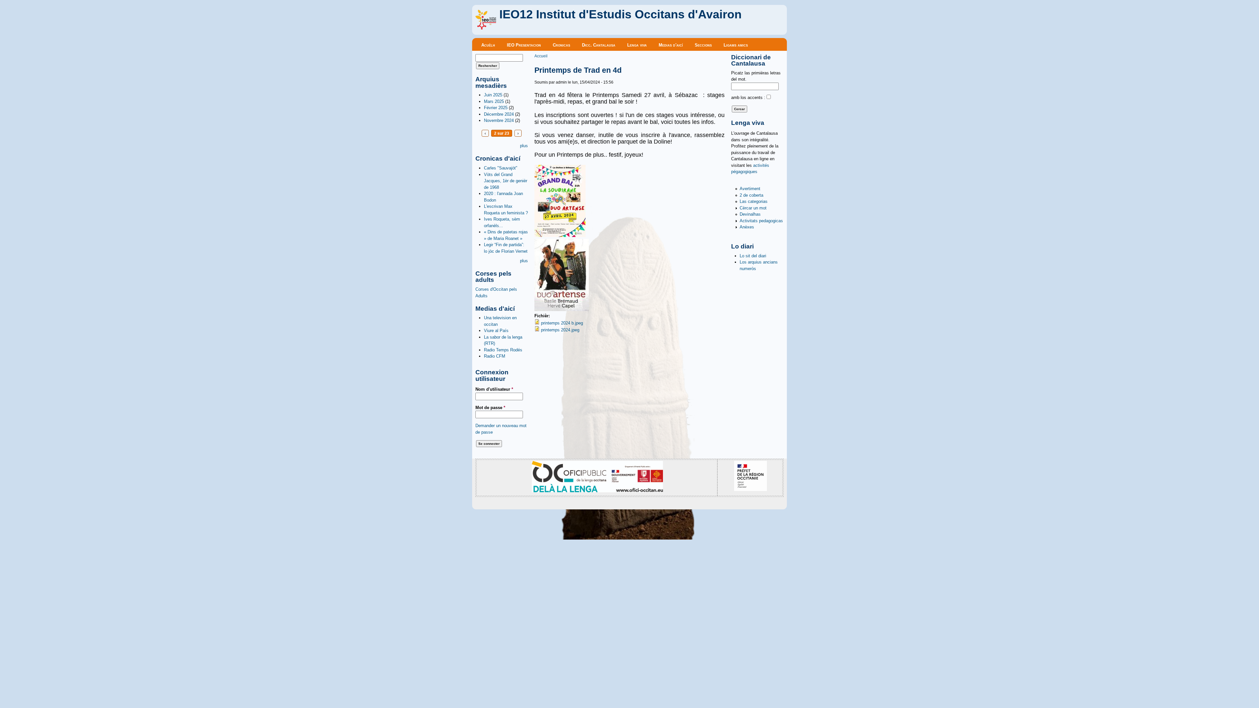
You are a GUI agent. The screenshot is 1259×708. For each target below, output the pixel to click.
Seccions (703, 45)
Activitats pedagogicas (761, 220)
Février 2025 (496, 107)
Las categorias (754, 201)
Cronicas (561, 45)
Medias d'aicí (671, 45)
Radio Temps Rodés (503, 349)
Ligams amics (736, 45)
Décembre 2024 (499, 114)
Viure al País (496, 330)
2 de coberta (751, 195)
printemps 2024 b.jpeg (562, 323)
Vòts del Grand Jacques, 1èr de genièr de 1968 (505, 181)
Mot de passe (490, 407)
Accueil (541, 56)
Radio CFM (494, 356)
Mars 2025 (494, 101)
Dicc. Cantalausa (598, 45)
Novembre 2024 (499, 120)
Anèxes (747, 227)
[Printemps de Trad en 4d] (560, 235)
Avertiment (750, 188)
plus (524, 145)
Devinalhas (750, 214)
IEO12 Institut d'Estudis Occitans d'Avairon (620, 14)
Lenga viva (637, 45)
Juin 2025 (493, 94)
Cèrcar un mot (753, 208)
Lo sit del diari (753, 255)
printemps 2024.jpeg (560, 329)
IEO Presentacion (524, 45)
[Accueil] (485, 28)
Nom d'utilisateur (494, 389)
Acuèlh (488, 45)
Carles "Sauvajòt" (500, 168)
